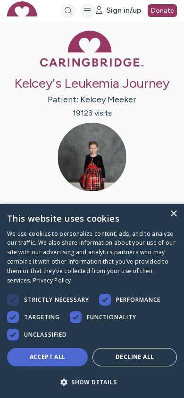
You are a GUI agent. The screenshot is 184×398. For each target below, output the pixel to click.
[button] (92, 381)
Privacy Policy (52, 280)
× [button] (173, 213)
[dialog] (92, 301)
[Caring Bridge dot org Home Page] (92, 64)
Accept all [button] (48, 357)
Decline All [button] (135, 357)
